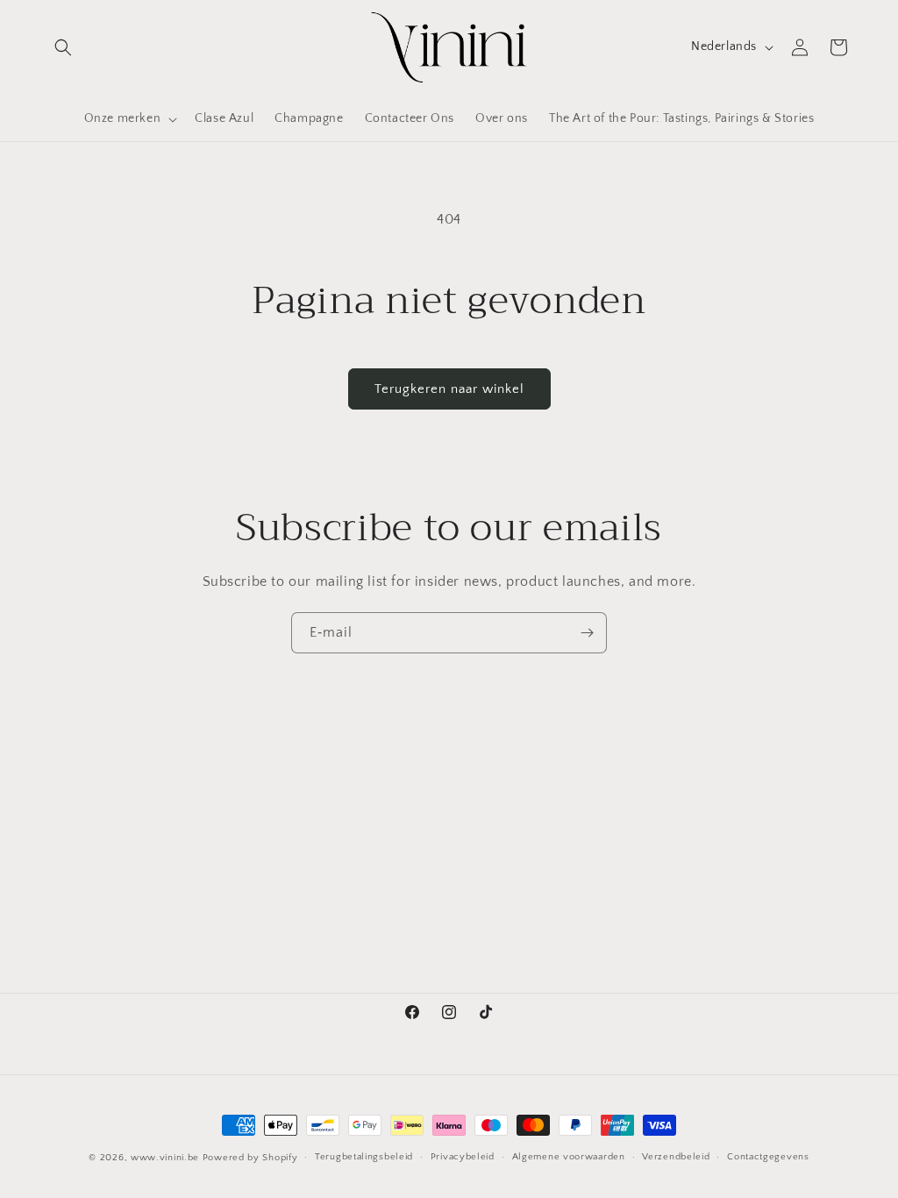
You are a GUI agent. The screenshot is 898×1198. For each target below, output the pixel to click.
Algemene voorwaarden (568, 1157)
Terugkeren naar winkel (449, 389)
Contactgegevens (768, 1157)
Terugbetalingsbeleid (364, 1157)
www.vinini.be (165, 1157)
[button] (63, 47)
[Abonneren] (586, 632)
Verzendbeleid (675, 1157)
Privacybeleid (463, 1157)
